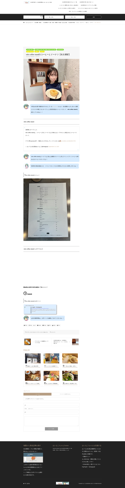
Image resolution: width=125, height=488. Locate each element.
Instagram (27, 483)
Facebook (25, 483)
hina (44, 332)
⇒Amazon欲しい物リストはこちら (91, 464)
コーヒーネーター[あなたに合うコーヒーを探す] (88, 8)
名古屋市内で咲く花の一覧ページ (86, 2)
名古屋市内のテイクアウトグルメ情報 (88, 5)
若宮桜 (34, 464)
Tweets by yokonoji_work (57, 448)
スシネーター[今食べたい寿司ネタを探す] (66, 8)
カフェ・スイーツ (30, 51)
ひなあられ (55, 106)
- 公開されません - (29, 408)
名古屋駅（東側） (30, 49)
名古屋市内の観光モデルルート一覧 (69, 2)
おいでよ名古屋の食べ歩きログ (88, 483)
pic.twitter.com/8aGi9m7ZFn (68, 141)
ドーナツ (38, 332)
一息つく (36, 51)
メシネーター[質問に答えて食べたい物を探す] (68, 5)
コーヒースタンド (33, 332)
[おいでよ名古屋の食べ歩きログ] (62, 483)
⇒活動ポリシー (86, 456)
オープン (27, 332)
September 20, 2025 (53, 146)
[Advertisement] (62, 34)
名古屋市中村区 (60, 49)
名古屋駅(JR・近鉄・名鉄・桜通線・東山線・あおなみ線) (45, 49)
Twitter (23, 483)
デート (42, 51)
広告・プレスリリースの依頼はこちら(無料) (78, 11)
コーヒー (41, 332)
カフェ (47, 332)
